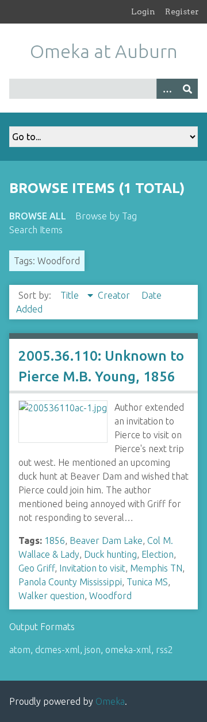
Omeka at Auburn (104, 51)
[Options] (166, 89)
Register (182, 11)
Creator (115, 295)
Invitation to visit (92, 568)
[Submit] (187, 89)
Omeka (110, 701)
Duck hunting (110, 554)
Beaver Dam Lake (106, 540)
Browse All (37, 216)
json (93, 649)
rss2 (164, 649)
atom (19, 649)
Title (70, 295)
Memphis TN (156, 568)
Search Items (36, 230)
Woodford (110, 595)
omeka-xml (128, 649)
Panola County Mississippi (70, 582)
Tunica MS (147, 582)
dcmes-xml (57, 649)
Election (157, 554)
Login (143, 11)
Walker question (51, 595)
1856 (54, 540)
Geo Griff (36, 568)
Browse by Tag (106, 216)
